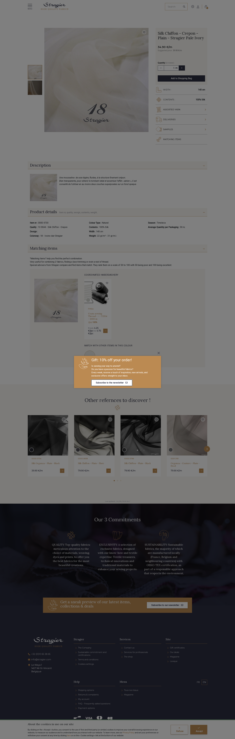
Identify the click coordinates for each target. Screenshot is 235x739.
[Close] (158, 353)
